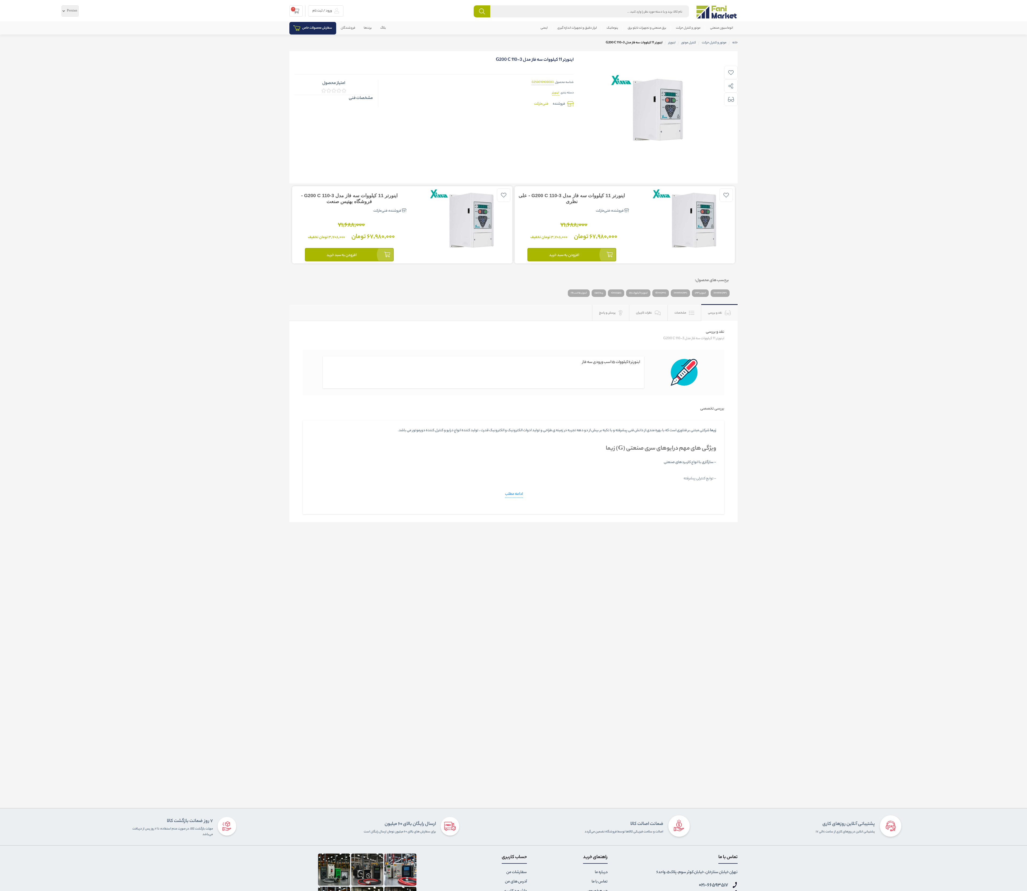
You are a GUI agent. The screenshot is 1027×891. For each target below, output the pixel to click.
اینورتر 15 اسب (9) (579, 293)
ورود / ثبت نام (322, 11)
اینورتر (555, 92)
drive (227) (660, 293)
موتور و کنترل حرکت (688, 28)
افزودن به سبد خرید (564, 255)
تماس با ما (600, 882)
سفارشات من (516, 872)
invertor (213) (680, 293)
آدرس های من (516, 882)
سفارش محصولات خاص (317, 28)
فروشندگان (348, 28)
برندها (368, 28)
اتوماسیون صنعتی (721, 28)
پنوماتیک (612, 28)
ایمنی (544, 28)
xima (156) (616, 293)
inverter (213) (720, 293)
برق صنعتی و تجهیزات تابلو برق (647, 28)
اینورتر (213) (700, 293)
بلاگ (383, 28)
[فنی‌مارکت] (717, 12)
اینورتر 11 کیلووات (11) (638, 293)
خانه (735, 42)
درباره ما (601, 872)
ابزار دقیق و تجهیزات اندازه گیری (577, 28)
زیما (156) (599, 293)
